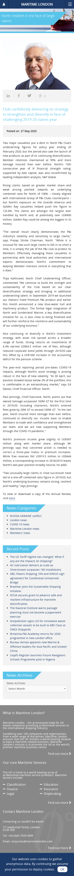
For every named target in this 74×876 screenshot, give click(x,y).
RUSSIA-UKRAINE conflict (26, 516)
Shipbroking (51, 794)
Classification (15, 784)
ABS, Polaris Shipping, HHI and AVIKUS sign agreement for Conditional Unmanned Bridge (37, 578)
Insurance (50, 789)
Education (50, 784)
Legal (9, 794)
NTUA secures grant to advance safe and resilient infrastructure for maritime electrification (36, 599)
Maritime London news (24, 528)
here (12, 498)
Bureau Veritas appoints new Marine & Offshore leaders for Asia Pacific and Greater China (38, 646)
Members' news (20, 533)
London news (18, 520)
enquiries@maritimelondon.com (32, 841)
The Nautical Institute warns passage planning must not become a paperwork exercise (35, 612)
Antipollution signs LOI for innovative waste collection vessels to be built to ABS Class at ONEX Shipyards (37, 625)
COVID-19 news (19, 524)
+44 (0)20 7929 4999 (20, 835)
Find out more (58, 754)
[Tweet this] (29, 96)
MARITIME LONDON (37, 4)
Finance (11, 789)
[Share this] (10, 96)
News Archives (16, 683)
